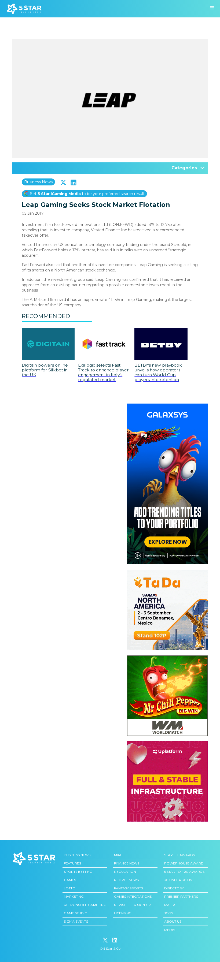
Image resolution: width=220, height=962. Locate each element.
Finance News (126, 863)
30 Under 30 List (179, 880)
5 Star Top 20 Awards (184, 872)
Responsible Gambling (85, 905)
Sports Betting (78, 872)
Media (169, 930)
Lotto (69, 888)
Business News (38, 182)
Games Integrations (133, 896)
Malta (169, 905)
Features (72, 863)
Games (70, 880)
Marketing (74, 896)
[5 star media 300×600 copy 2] (167, 406)
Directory (174, 888)
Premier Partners (181, 896)
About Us (172, 921)
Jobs (168, 913)
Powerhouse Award (184, 863)
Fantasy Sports (128, 888)
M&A (118, 855)
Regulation (125, 872)
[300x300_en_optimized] (167, 743)
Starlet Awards (179, 855)
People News (126, 880)
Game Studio (75, 913)
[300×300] (167, 572)
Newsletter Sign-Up (132, 905)
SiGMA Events (76, 921)
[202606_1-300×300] (167, 658)
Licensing (122, 913)
